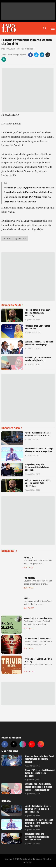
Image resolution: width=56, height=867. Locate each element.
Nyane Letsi (20, 238)
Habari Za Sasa (10, 428)
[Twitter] (14, 744)
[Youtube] (31, 744)
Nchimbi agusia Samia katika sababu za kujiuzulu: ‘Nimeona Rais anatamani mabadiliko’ (38, 787)
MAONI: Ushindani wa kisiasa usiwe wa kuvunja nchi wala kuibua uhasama (38, 809)
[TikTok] (22, 744)
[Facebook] (30, 54)
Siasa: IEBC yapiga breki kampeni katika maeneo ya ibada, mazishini (40, 773)
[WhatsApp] (3, 59)
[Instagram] (41, 744)
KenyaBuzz (7, 551)
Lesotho (7, 238)
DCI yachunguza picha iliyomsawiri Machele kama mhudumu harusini (37, 837)
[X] (36, 54)
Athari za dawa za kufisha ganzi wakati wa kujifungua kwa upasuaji (39, 759)
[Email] (47, 54)
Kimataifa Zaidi (11, 305)
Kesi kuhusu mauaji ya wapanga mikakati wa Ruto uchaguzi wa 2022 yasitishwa (39, 823)
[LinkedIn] (42, 54)
